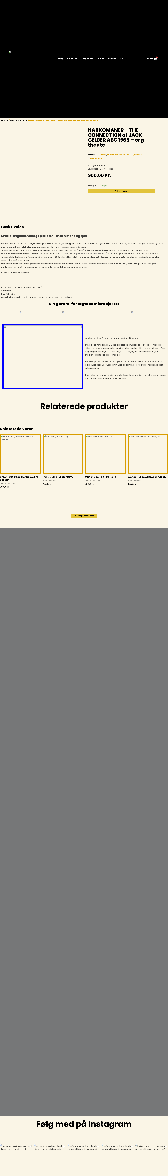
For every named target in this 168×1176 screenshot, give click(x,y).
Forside (4, 120)
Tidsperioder (87, 59)
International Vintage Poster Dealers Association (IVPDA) (85, 253)
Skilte (101, 59)
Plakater (72, 59)
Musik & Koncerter (19, 120)
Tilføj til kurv (121, 191)
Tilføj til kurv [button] (6, 491)
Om (121, 59)
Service (112, 59)
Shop (60, 59)
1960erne (102, 155)
